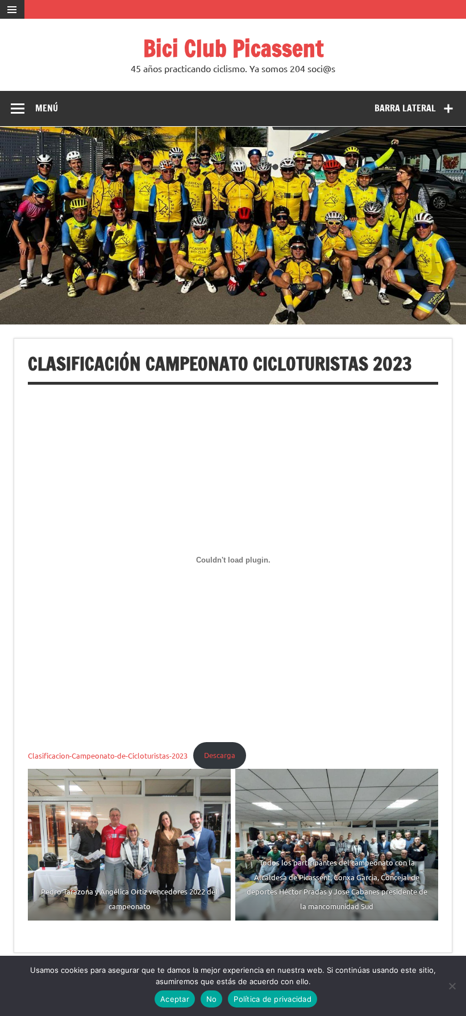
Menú (46, 108)
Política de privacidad (272, 998)
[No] (451, 986)
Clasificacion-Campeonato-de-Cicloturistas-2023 (108, 755)
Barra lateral (405, 108)
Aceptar (174, 998)
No (211, 998)
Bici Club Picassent (233, 48)
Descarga (219, 755)
